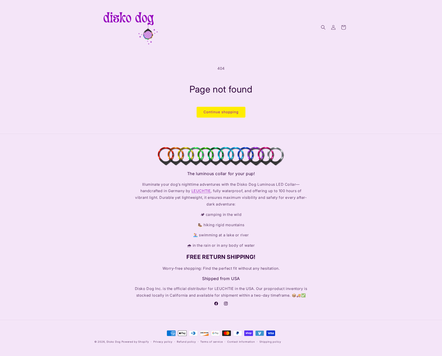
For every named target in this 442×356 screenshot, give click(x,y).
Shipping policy (270, 341)
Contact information (241, 341)
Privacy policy (162, 341)
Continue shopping (221, 112)
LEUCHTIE (201, 190)
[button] (323, 27)
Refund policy (186, 341)
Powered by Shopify (135, 341)
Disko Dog (114, 341)
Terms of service (211, 341)
